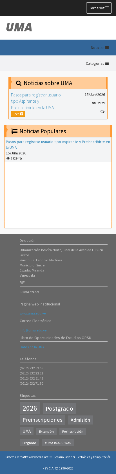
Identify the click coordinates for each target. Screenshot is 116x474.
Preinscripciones (42, 419)
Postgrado (59, 408)
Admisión (80, 420)
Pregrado (29, 443)
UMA (19, 27)
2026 (30, 408)
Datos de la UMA (32, 347)
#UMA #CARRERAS (58, 443)
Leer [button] (16, 114)
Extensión (46, 431)
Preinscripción (72, 431)
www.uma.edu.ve (33, 313)
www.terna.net (38, 457)
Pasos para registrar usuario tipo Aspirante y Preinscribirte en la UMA (36, 101)
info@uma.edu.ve (33, 330)
